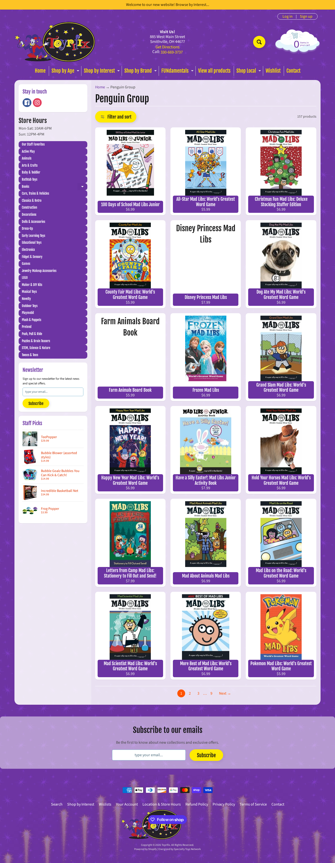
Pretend (26, 327)
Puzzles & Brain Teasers (36, 341)
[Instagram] (37, 102)
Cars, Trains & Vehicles (35, 193)
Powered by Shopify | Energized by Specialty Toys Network (167, 849)
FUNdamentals (178, 72)
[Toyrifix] (54, 42)
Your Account (127, 804)
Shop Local (249, 72)
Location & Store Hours (161, 804)
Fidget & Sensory (32, 257)
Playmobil (28, 313)
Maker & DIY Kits (32, 285)
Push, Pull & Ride (32, 334)
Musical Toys (29, 292)
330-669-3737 (172, 52)
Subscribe (35, 403)
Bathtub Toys (29, 179)
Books (54, 187)
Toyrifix (166, 845)
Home (40, 71)
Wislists (105, 804)
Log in (288, 16)
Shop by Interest (102, 72)
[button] (115, 116)
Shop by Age (66, 72)
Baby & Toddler (31, 172)
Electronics (28, 250)
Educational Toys (31, 242)
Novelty (26, 299)
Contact (293, 71)
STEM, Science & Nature (36, 348)
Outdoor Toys (30, 306)
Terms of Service (253, 804)
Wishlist (273, 71)
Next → (225, 693)
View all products (214, 71)
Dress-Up (27, 228)
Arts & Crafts (30, 165)
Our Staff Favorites (33, 144)
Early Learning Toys (33, 236)
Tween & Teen (30, 355)
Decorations (29, 214)
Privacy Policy (224, 804)
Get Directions (167, 47)
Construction (29, 207)
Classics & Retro (31, 200)
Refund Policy (196, 804)
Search (57, 804)
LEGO (25, 278)
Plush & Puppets (31, 320)
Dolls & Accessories (33, 222)
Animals (26, 158)
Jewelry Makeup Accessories (39, 271)
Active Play (28, 151)
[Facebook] (27, 102)
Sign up (306, 16)
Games (26, 264)
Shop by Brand (141, 72)
